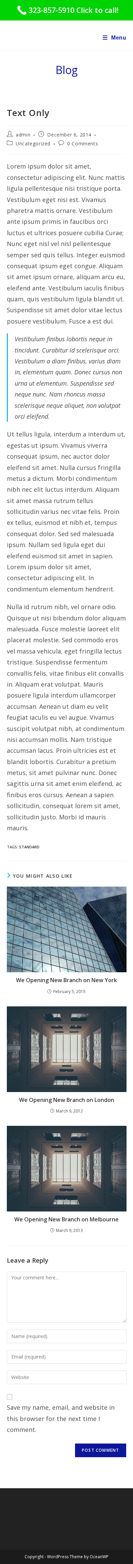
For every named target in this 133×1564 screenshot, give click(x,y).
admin (23, 134)
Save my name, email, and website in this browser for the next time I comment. (61, 1418)
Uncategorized (33, 143)
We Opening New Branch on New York (66, 980)
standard (29, 846)
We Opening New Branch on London (66, 1100)
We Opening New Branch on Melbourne (66, 1219)
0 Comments (82, 143)
